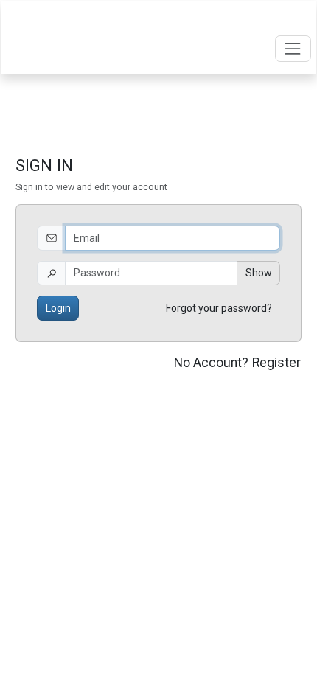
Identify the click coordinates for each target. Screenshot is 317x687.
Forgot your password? (219, 308)
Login (58, 308)
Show (258, 273)
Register (276, 362)
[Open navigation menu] (293, 48)
